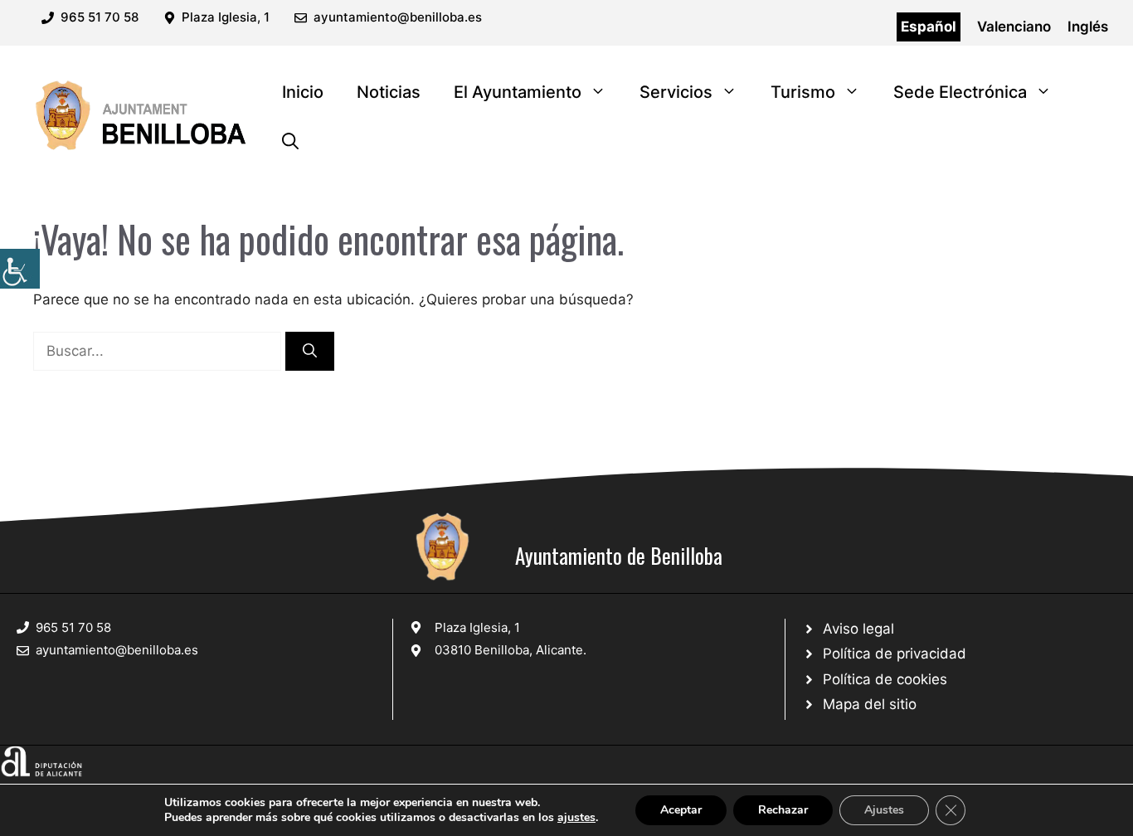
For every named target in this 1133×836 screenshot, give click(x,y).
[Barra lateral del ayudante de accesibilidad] (20, 269)
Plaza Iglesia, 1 (477, 627)
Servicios (675, 92)
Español (928, 26)
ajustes (576, 817)
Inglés (1087, 26)
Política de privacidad (894, 653)
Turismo (803, 92)
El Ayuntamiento (517, 92)
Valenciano (1014, 26)
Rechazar (783, 810)
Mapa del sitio (870, 704)
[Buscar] (309, 352)
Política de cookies (885, 679)
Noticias (389, 92)
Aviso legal (858, 628)
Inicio (302, 92)
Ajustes (884, 810)
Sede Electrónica (960, 92)
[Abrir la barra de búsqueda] (290, 142)
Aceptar (681, 810)
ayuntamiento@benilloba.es (398, 17)
